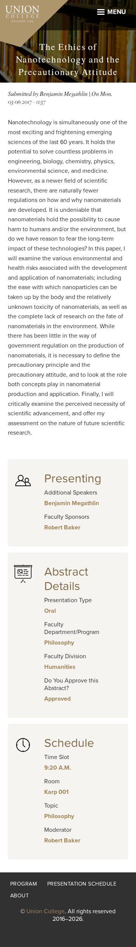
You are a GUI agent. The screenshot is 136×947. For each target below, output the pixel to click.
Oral (50, 611)
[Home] (19, 12)
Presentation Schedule (82, 884)
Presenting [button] (72, 478)
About (19, 895)
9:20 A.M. (57, 768)
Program (23, 884)
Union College (45, 911)
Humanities (60, 667)
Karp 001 (56, 792)
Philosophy (59, 642)
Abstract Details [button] (66, 579)
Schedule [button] (69, 743)
